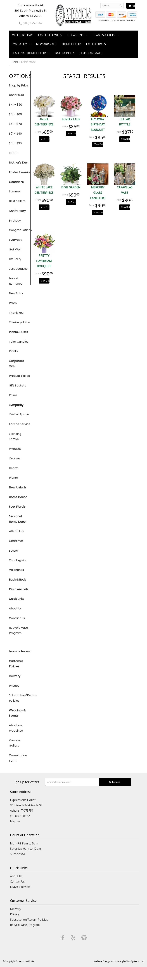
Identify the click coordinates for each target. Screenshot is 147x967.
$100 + (13, 153)
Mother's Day (22, 35)
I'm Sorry (15, 259)
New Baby (16, 293)
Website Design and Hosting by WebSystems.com (119, 961)
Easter (13, 551)
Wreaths (15, 449)
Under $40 (16, 95)
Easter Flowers (50, 35)
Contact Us (17, 618)
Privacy (14, 686)
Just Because (18, 269)
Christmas (16, 541)
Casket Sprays (19, 414)
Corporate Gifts (16, 363)
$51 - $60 (15, 114)
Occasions (75, 35)
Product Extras (19, 376)
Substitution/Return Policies (19, 698)
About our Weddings (16, 728)
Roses (13, 395)
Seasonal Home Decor (29, 53)
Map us (15, 821)
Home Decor (71, 44)
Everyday (15, 240)
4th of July (16, 531)
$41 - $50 (15, 105)
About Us (15, 608)
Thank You (16, 313)
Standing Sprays (15, 436)
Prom (13, 303)
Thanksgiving (18, 560)
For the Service (19, 424)
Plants (13, 351)
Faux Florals (96, 44)
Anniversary (17, 211)
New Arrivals (46, 44)
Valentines (16, 570)
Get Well (15, 249)
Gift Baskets (17, 385)
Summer (15, 191)
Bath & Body (64, 53)
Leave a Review (19, 651)
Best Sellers (17, 201)
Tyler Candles (18, 342)
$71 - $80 (15, 134)
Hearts (13, 468)
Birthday (15, 220)
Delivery (14, 676)
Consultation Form (18, 758)
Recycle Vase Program (18, 630)
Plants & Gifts (104, 35)
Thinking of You (19, 322)
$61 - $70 (15, 124)
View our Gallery (15, 743)
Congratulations (19, 230)
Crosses (14, 458)
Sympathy (19, 44)
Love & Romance (16, 281)
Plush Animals (90, 53)
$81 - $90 (15, 143)
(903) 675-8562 (32, 23)
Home (15, 61)
